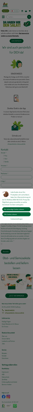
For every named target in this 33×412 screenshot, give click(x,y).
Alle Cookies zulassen (10, 214)
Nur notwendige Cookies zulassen (14, 209)
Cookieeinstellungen (17, 219)
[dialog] (16, 206)
